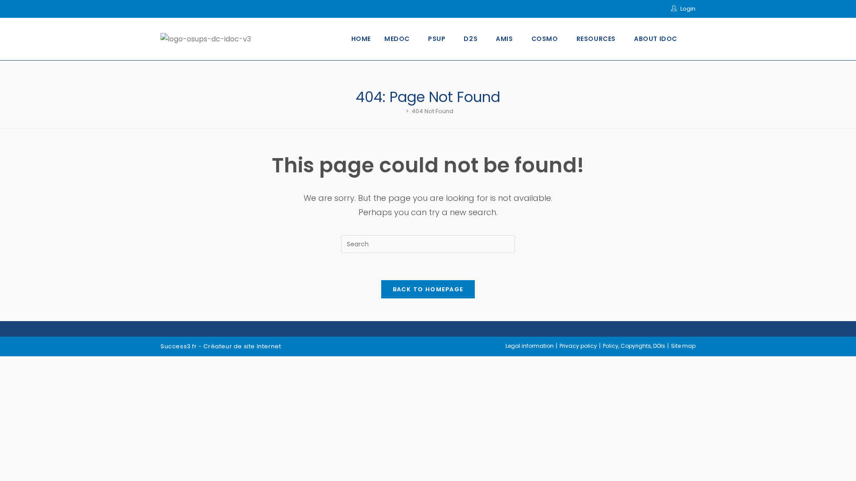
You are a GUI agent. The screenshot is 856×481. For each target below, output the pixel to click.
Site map (683, 346)
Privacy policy (578, 346)
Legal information (530, 346)
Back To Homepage (428, 289)
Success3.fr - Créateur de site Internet (220, 346)
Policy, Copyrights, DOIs (634, 346)
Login (688, 8)
